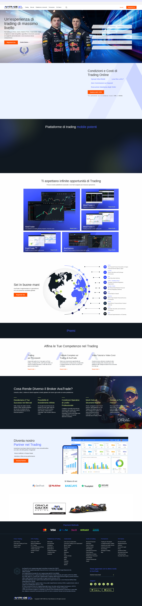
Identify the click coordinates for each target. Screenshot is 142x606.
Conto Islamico (89, 552)
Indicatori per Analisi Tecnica (107, 545)
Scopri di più (73, 228)
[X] (103, 584)
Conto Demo (24, 42)
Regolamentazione (122, 543)
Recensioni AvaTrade (123, 552)
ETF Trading (34, 545)
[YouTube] (95, 584)
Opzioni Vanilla (17, 545)
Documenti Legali (122, 547)
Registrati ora (131, 7)
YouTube (122, 414)
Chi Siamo (58, 7)
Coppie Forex (17, 547)
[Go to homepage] (13, 7)
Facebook (116, 414)
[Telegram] (112, 584)
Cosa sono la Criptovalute (70, 541)
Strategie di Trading (105, 550)
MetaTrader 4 (50, 547)
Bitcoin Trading (67, 545)
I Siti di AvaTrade (122, 554)
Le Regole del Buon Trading (107, 543)
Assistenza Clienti (122, 550)
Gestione (120, 545)
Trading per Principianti (106, 541)
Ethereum (66, 552)
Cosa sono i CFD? (35, 541)
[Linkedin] (108, 584)
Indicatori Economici (105, 547)
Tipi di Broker (89, 557)
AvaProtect (88, 543)
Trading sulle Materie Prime (37, 547)
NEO (65, 554)
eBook (32, 552)
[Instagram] (99, 584)
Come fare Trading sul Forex (20, 543)
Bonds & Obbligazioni (36, 543)
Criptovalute (67, 539)
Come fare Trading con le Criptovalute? (73, 543)
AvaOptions (50, 545)
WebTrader (50, 541)
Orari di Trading (89, 545)
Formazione (52, 7)
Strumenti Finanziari (90, 541)
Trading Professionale (91, 559)
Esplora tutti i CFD (96, 92)
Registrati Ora (11, 42)
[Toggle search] (66, 7)
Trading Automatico (51, 550)
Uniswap (66, 562)
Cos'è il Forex (17, 541)
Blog (111, 414)
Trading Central (89, 547)
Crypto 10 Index (68, 555)
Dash (65, 559)
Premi (119, 548)
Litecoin (66, 548)
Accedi (121, 7)
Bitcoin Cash (67, 547)
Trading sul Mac (51, 552)
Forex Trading (18, 539)
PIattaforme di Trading (53, 539)
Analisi (87, 561)
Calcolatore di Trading (91, 554)
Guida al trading (90, 539)
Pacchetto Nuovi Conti (123, 555)
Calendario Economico (91, 550)
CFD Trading (34, 539)
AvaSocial (49, 554)
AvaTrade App (50, 543)
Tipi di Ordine (104, 548)
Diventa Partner (21, 460)
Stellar (65, 550)
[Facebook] (91, 584)
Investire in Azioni (35, 550)
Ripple (65, 557)
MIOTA (65, 564)
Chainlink (66, 561)
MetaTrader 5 (50, 548)
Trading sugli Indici (35, 548)
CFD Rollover (89, 548)
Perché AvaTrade (122, 541)
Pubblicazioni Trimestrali (91, 555)
